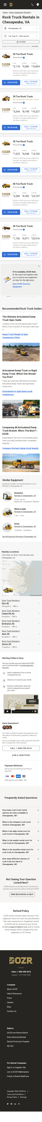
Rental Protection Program (18, 1041)
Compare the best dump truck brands (20, 448)
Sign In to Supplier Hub (16, 1067)
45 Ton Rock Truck (23, 226)
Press (9, 998)
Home (5, 12)
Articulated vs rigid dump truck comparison (17, 393)
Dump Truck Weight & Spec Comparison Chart (15, 336)
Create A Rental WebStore (18, 1076)
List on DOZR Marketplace (18, 1072)
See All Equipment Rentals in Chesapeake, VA (19, 537)
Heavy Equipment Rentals (19, 12)
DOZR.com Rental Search (17, 1033)
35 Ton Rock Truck (23, 141)
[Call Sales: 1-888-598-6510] (33, 4)
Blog (9, 1007)
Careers (10, 1002)
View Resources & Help (22, 894)
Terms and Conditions (15, 1094)
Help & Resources (14, 993)
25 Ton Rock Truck (23, 54)
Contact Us (11, 1011)
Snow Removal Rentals (16, 1037)
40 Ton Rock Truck (23, 183)
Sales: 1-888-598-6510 (21, 972)
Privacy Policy (12, 1097)
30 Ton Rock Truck (23, 96)
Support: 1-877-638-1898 (21, 975)
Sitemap (23, 1097)
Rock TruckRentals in (11, 601)
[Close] (39, 266)
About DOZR (12, 989)
